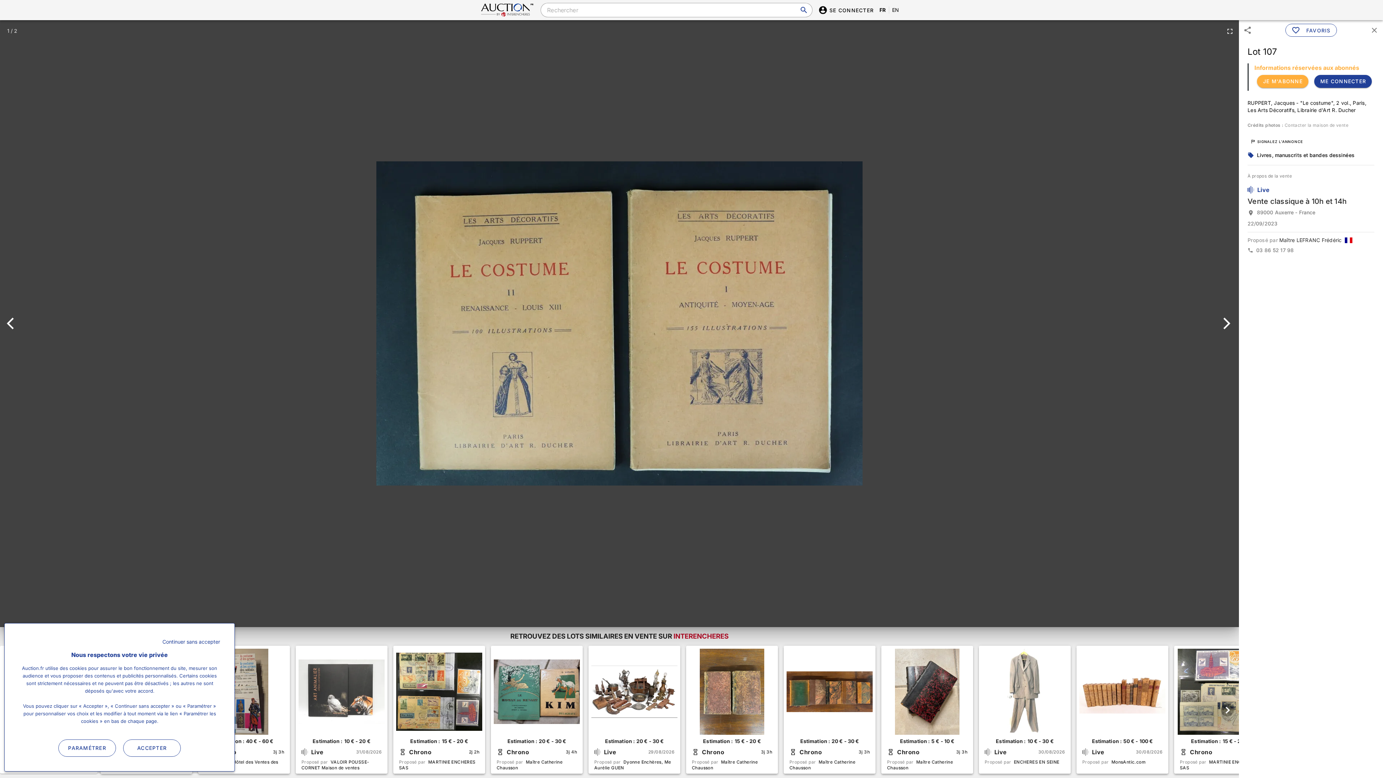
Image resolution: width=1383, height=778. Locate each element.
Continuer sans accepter (191, 642)
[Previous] (13, 323)
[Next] (1225, 323)
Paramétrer (87, 748)
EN (895, 10)
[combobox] (676, 10)
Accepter (152, 748)
